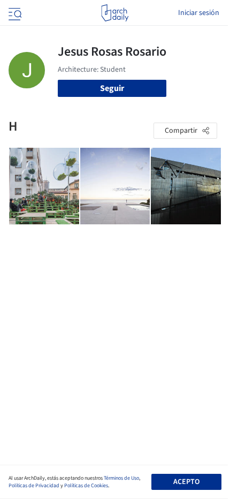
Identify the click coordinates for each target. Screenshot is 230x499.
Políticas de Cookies (86, 485)
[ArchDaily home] (114, 12)
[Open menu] (13, 12)
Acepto (186, 482)
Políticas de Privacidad (34, 485)
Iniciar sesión (198, 13)
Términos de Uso (121, 478)
